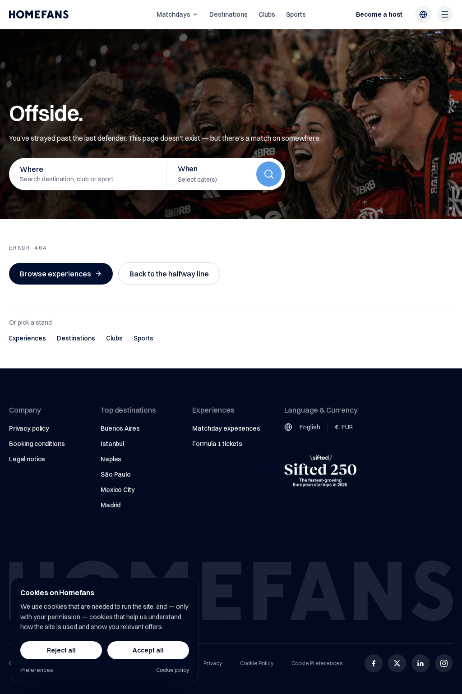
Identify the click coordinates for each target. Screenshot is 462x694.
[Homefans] (39, 14)
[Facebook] (374, 663)
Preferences (36, 669)
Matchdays (173, 14)
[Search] (269, 174)
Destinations (228, 14)
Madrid (110, 505)
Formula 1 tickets (217, 444)
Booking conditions (37, 444)
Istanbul (112, 444)
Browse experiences (55, 273)
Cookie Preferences (316, 663)
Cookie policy (172, 669)
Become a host (379, 14)
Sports (296, 14)
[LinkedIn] (420, 663)
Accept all (148, 650)
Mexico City (117, 490)
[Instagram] (444, 663)
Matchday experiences (226, 428)
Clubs (267, 14)
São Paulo (116, 474)
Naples (111, 459)
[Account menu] (445, 14)
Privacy (212, 663)
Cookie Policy (256, 663)
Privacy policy (29, 428)
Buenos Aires (120, 428)
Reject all (61, 650)
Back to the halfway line (169, 273)
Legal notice (27, 459)
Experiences (27, 338)
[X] (397, 663)
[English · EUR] (423, 14)
